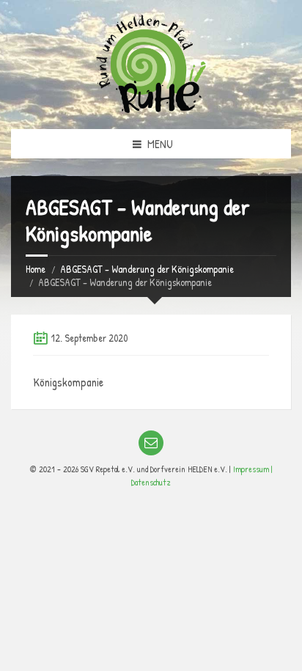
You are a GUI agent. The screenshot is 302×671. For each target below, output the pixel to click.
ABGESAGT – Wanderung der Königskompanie (147, 269)
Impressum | (253, 469)
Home (35, 269)
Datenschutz (151, 482)
